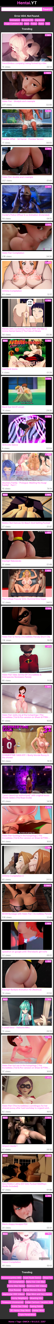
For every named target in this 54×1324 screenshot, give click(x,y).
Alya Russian (15, 1290)
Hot (47, 23)
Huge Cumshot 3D (13, 23)
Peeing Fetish (36, 1306)
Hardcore (39, 20)
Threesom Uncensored (12, 1302)
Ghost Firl (47, 1277)
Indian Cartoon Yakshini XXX (38, 1302)
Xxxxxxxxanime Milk (11, 1277)
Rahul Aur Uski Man (35, 1282)
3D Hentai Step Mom (20, 1310)
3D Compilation (16, 1282)
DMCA (26, 1321)
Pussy (34, 23)
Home (11, 1321)
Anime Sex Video (20, 1306)
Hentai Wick (38, 1310)
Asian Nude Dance (32, 1277)
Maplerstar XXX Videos (13, 1294)
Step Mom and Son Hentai (38, 1294)
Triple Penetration (27, 1314)
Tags (18, 1321)
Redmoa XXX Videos (36, 1286)
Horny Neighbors (20, 1298)
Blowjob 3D (27, 20)
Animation (15, 20)
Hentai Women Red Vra (34, 1290)
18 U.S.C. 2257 (38, 1321)
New (26, 23)
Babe (41, 23)
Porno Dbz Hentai (16, 1286)
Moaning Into (36, 1298)
